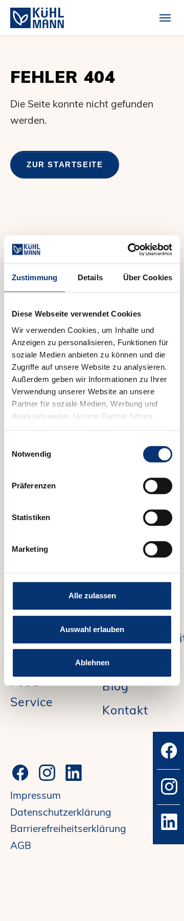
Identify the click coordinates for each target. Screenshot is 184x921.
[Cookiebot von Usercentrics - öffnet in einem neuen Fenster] (129, 249)
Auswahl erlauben (92, 629)
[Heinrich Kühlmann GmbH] (37, 18)
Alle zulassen (92, 595)
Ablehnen (92, 662)
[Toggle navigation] (165, 18)
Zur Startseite (65, 164)
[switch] (157, 486)
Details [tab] (90, 277)
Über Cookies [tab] (147, 277)
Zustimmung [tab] (34, 277)
